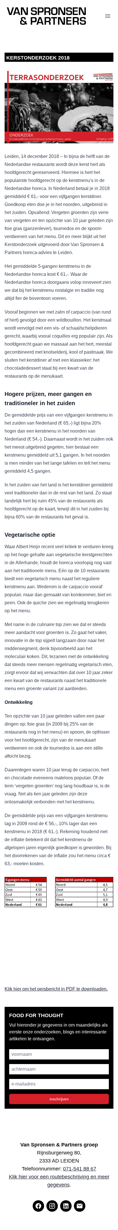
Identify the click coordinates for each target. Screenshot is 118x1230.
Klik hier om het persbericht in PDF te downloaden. (56, 989)
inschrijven (59, 1099)
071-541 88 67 (79, 1169)
